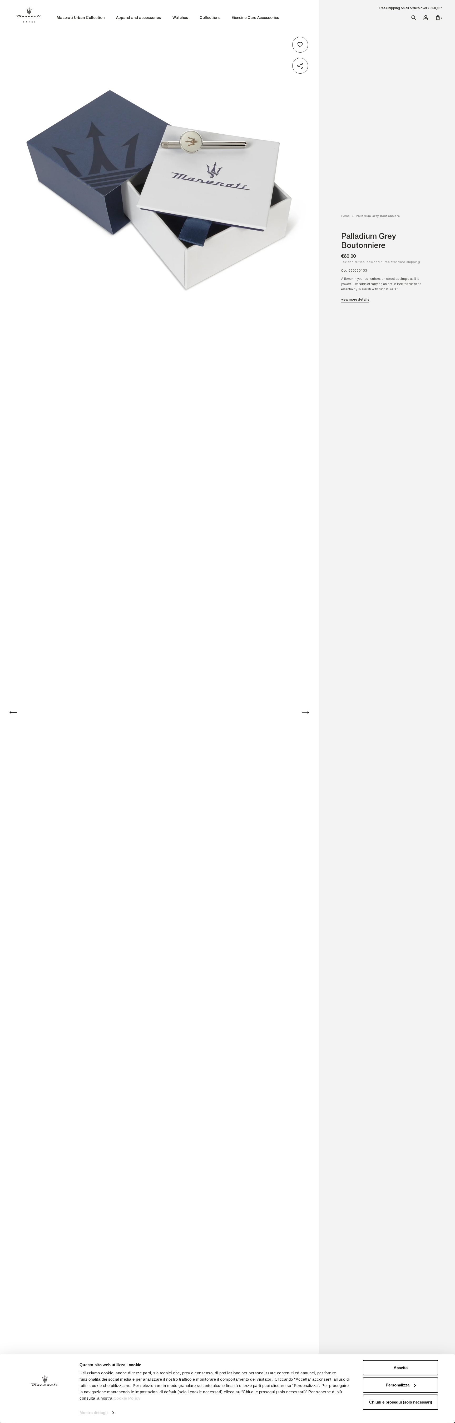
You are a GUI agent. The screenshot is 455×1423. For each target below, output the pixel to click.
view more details (355, 299)
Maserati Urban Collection (81, 18)
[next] (305, 712)
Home (345, 215)
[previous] (13, 712)
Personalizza (397, 1385)
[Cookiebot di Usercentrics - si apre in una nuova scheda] (45, 1413)
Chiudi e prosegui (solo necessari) (400, 1402)
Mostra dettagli (94, 1412)
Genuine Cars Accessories (255, 18)
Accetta (401, 1367)
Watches (180, 18)
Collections (210, 18)
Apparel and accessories (138, 18)
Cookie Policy (127, 1398)
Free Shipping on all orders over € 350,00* (410, 8)
